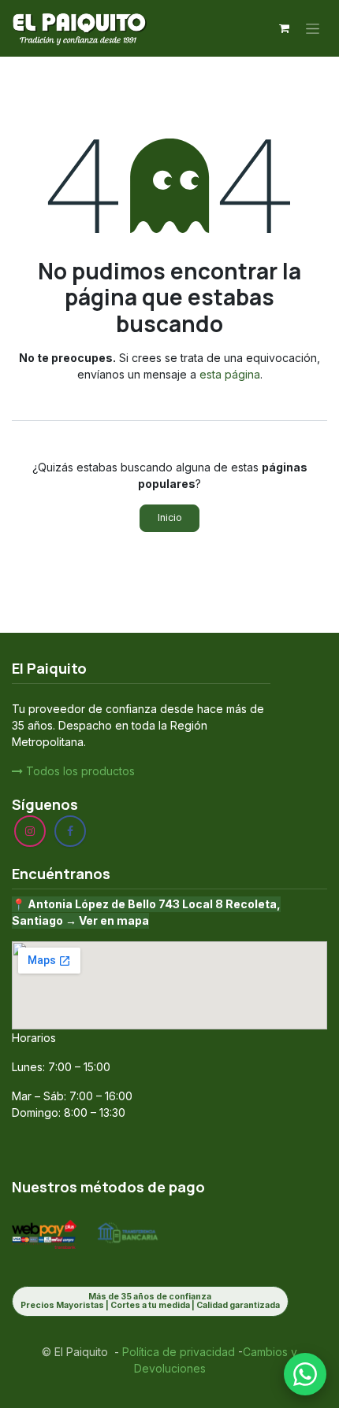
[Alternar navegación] (312, 28)
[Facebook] (70, 831)
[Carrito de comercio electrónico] (284, 28)
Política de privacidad (177, 1351)
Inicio (170, 517)
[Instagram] (30, 831)
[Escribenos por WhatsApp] (305, 1374)
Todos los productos (79, 771)
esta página (229, 374)
